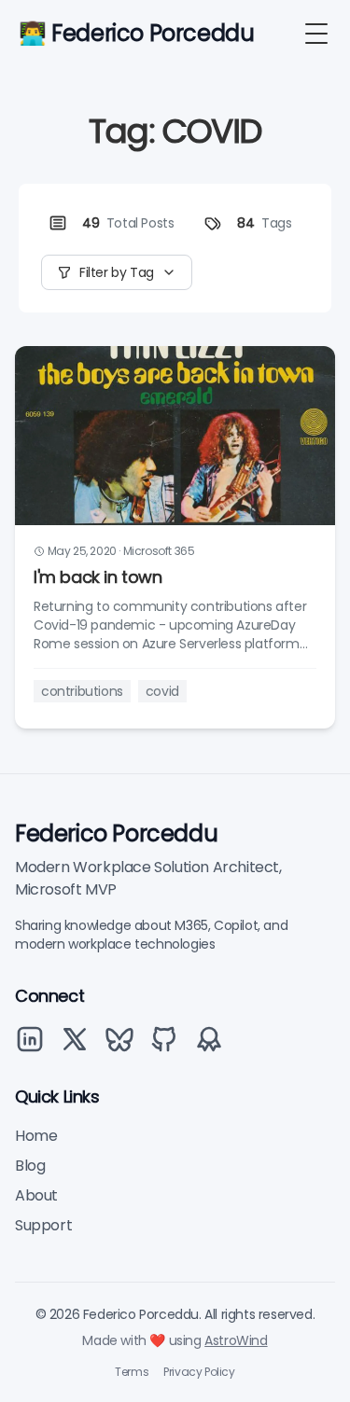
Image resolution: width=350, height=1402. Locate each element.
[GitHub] (164, 1039)
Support (43, 1225)
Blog (30, 1165)
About (36, 1195)
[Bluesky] (119, 1039)
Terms (131, 1372)
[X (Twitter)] (75, 1039)
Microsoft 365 (159, 551)
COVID (162, 691)
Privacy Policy (198, 1372)
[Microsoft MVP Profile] (209, 1039)
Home (36, 1135)
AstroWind (235, 1340)
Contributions (82, 691)
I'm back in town (98, 577)
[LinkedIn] (30, 1039)
